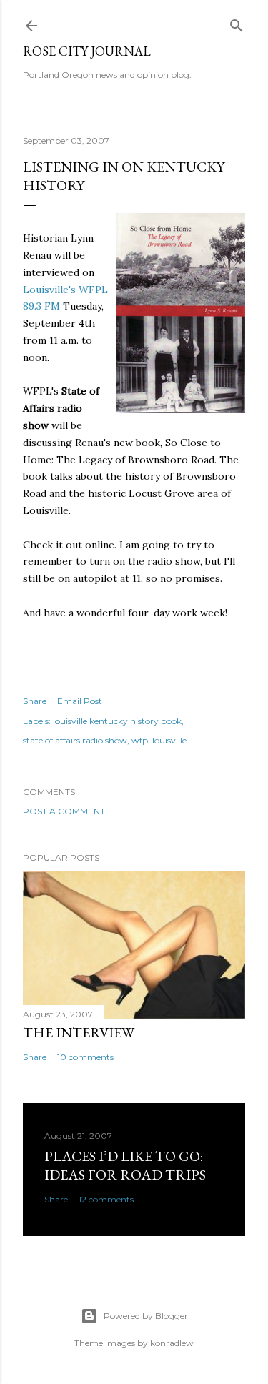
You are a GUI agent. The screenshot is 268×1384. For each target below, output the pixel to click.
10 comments (85, 1057)
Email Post (79, 701)
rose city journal (87, 51)
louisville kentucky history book (117, 721)
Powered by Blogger (146, 1315)
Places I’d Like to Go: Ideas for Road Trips (125, 1165)
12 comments (106, 1199)
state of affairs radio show (75, 740)
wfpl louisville (159, 740)
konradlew (172, 1343)
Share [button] (34, 701)
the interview (78, 1032)
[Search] (236, 22)
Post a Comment (64, 811)
